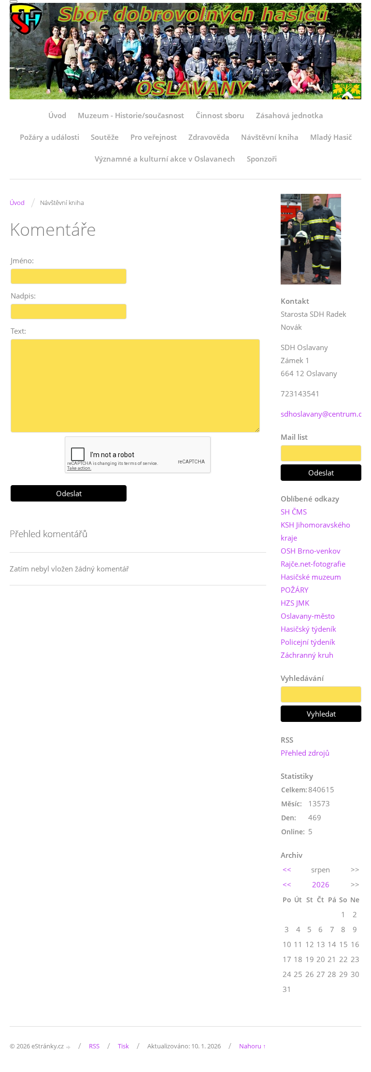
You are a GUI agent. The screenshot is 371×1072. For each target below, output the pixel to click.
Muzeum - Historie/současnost (131, 115)
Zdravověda (208, 137)
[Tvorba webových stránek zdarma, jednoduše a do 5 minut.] (68, 1046)
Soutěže (105, 137)
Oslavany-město (308, 616)
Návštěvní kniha (270, 137)
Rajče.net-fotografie (313, 564)
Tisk (123, 1046)
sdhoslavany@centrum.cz (323, 414)
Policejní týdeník (308, 642)
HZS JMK (295, 603)
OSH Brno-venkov (311, 551)
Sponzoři (262, 158)
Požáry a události (49, 137)
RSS (94, 1046)
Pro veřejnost (153, 137)
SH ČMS (294, 511)
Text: (18, 331)
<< (287, 869)
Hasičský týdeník (308, 629)
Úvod (57, 115)
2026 (320, 884)
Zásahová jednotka (289, 115)
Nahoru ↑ (252, 1046)
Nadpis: (23, 295)
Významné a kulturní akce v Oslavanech (165, 158)
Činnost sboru (220, 115)
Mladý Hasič (331, 137)
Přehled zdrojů (305, 753)
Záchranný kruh (307, 655)
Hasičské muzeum (311, 577)
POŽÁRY (294, 590)
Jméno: (22, 260)
